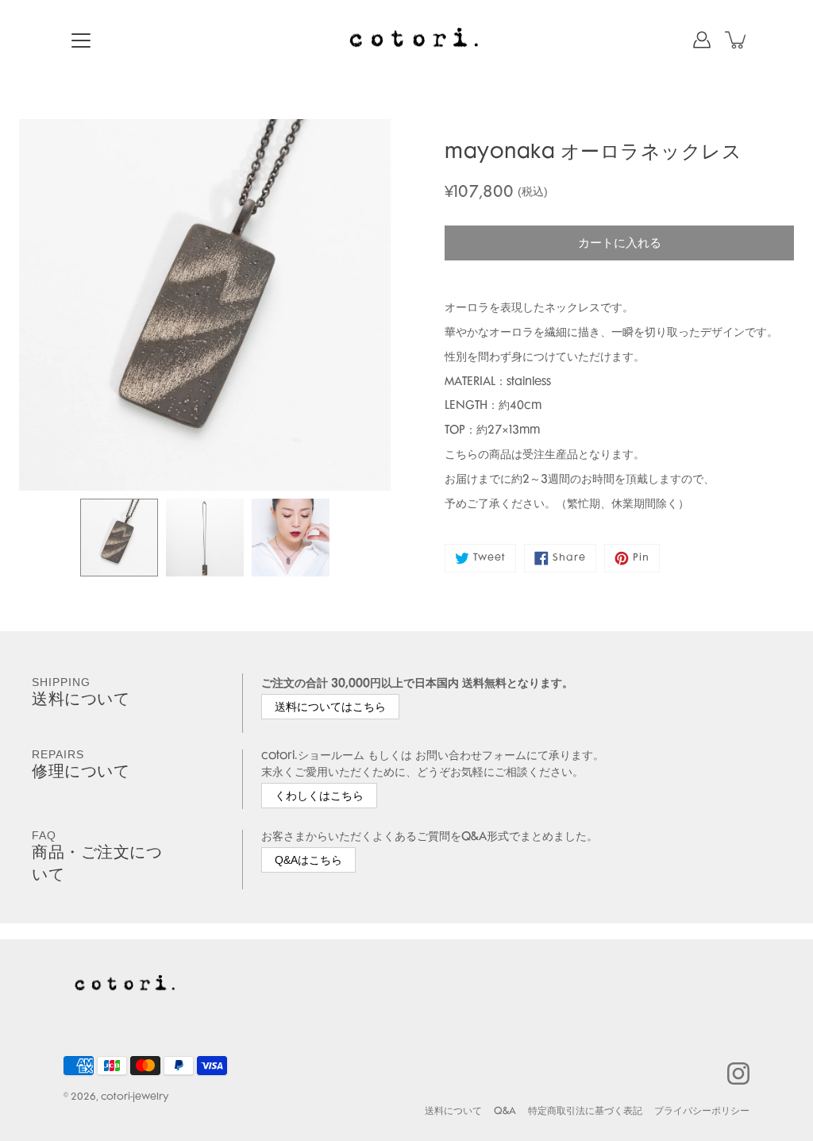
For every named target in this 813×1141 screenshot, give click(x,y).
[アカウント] (702, 39)
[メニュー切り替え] (81, 40)
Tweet (489, 558)
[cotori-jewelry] (406, 39)
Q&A (505, 1111)
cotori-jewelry (135, 1097)
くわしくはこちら (319, 795)
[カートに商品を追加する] (736, 39)
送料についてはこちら (330, 706)
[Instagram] (738, 1073)
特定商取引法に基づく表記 (585, 1111)
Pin (641, 558)
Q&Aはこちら (308, 860)
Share (569, 558)
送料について (453, 1111)
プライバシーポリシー (701, 1111)
